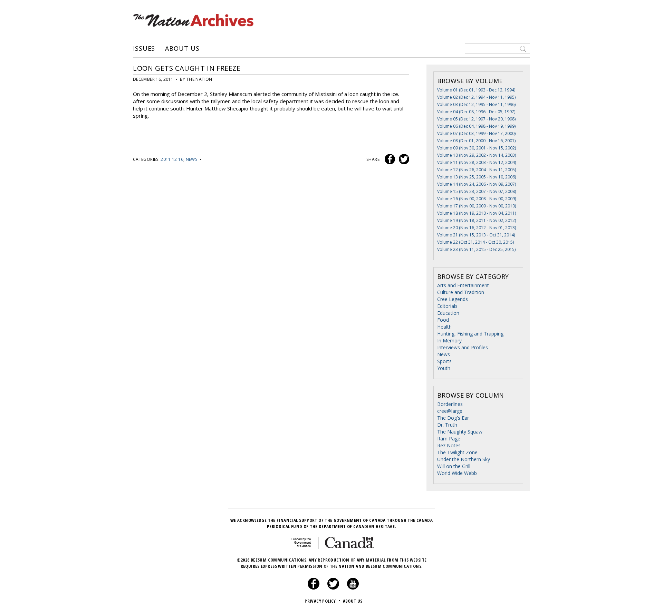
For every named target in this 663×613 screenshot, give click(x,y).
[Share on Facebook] (389, 159)
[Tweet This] (402, 159)
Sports (444, 361)
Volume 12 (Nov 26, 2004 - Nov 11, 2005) (476, 170)
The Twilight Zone (457, 452)
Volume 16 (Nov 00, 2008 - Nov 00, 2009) (476, 199)
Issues (144, 48)
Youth (443, 368)
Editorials (447, 306)
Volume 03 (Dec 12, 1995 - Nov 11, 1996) (476, 104)
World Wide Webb (457, 473)
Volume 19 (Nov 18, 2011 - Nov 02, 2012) (476, 220)
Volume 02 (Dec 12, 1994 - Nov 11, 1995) (476, 97)
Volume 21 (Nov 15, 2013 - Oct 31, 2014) (476, 235)
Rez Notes (449, 445)
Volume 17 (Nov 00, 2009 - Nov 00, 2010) (476, 206)
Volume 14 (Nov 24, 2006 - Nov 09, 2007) (476, 184)
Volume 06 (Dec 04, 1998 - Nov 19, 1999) (476, 126)
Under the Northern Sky (463, 459)
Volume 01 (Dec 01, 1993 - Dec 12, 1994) (476, 90)
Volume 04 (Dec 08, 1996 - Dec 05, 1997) (476, 112)
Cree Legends (452, 299)
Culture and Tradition (460, 292)
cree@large (449, 411)
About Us (182, 48)
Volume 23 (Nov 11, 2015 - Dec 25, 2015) (476, 249)
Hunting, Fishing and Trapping (470, 333)
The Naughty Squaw (459, 431)
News (191, 159)
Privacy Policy (322, 601)
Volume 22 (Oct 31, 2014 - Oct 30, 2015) (475, 242)
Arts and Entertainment (463, 285)
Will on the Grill (453, 466)
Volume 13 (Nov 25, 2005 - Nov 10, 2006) (476, 177)
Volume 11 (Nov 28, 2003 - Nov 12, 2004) (476, 162)
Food (443, 320)
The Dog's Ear (453, 418)
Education (448, 313)
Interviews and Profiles (462, 347)
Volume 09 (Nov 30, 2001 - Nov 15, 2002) (476, 148)
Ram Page (448, 438)
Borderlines (450, 404)
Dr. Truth (447, 424)
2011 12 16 (172, 159)
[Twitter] (333, 588)
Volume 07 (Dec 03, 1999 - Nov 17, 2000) (476, 133)
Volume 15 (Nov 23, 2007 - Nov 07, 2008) (476, 191)
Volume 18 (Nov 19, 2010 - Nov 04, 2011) (476, 213)
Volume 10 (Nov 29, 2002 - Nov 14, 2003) (476, 155)
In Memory (449, 340)
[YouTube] (353, 588)
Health (444, 326)
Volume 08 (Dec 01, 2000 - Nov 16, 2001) (476, 141)
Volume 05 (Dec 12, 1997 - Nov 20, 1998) (476, 119)
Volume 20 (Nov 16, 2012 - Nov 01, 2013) (476, 228)
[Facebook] (313, 588)
